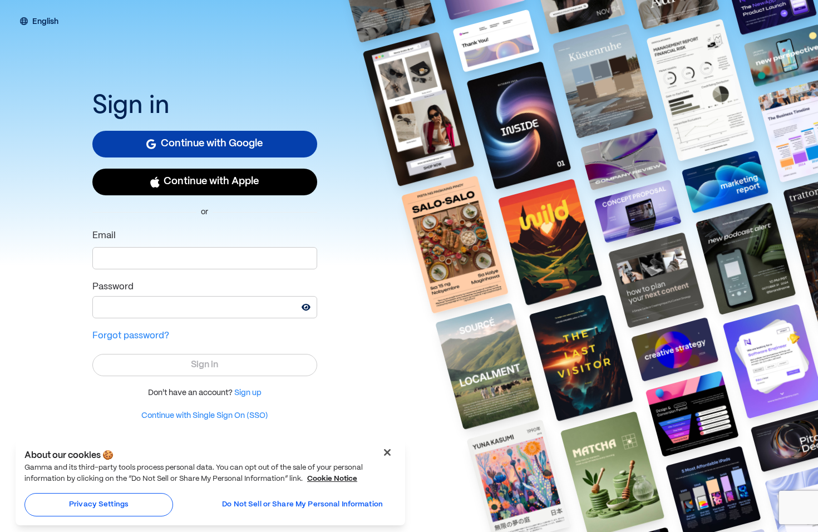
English (45, 22)
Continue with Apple (211, 181)
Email (104, 235)
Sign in (204, 365)
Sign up (248, 393)
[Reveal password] (306, 307)
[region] (210, 482)
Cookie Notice (332, 478)
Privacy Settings (99, 504)
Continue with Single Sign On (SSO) (204, 416)
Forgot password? (130, 336)
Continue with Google (212, 144)
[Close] (387, 452)
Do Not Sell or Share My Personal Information (302, 504)
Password (113, 287)
